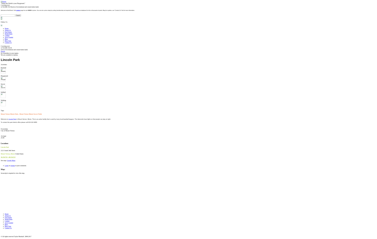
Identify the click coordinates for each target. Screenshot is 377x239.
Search (3, 51)
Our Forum (8, 32)
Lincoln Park (12, 119)
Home (7, 28)
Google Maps (11, 160)
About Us (8, 30)
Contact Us (8, 42)
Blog (6, 39)
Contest (7, 35)
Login (6, 165)
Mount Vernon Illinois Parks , (10, 114)
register (13, 165)
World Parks (8, 34)
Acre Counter (9, 37)
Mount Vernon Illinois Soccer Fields (30, 114)
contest (18, 10)
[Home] (3, 1)
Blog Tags (8, 41)
